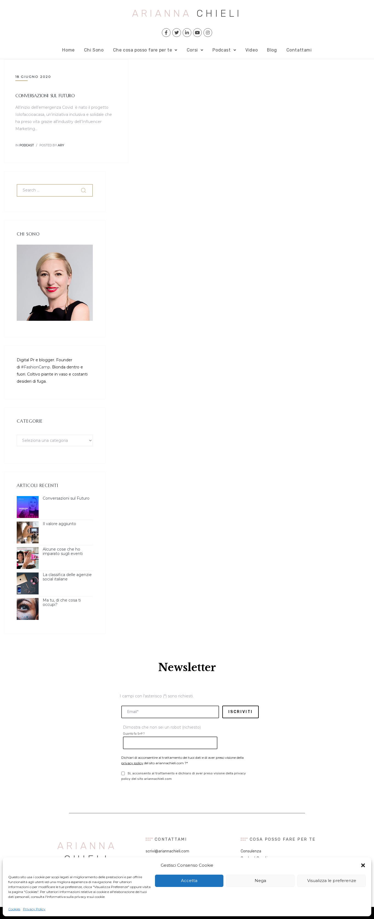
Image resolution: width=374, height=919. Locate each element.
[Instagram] (207, 32)
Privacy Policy (34, 909)
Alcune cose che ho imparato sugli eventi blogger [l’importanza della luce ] (63, 551)
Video (251, 50)
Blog (272, 50)
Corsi (192, 50)
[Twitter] (176, 32)
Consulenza (251, 851)
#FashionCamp (35, 367)
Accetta (189, 880)
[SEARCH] (84, 190)
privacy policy (132, 763)
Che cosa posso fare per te (142, 50)
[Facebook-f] (166, 32)
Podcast (221, 50)
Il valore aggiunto (59, 524)
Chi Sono (94, 50)
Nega (260, 880)
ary (61, 145)
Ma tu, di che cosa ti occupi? (62, 602)
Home (68, 50)
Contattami (299, 50)
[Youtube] (197, 32)
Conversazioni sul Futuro (44, 95)
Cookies (14, 909)
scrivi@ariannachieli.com (167, 851)
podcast (26, 145)
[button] (363, 865)
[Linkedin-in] (187, 32)
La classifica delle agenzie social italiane (67, 577)
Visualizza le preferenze (331, 880)
